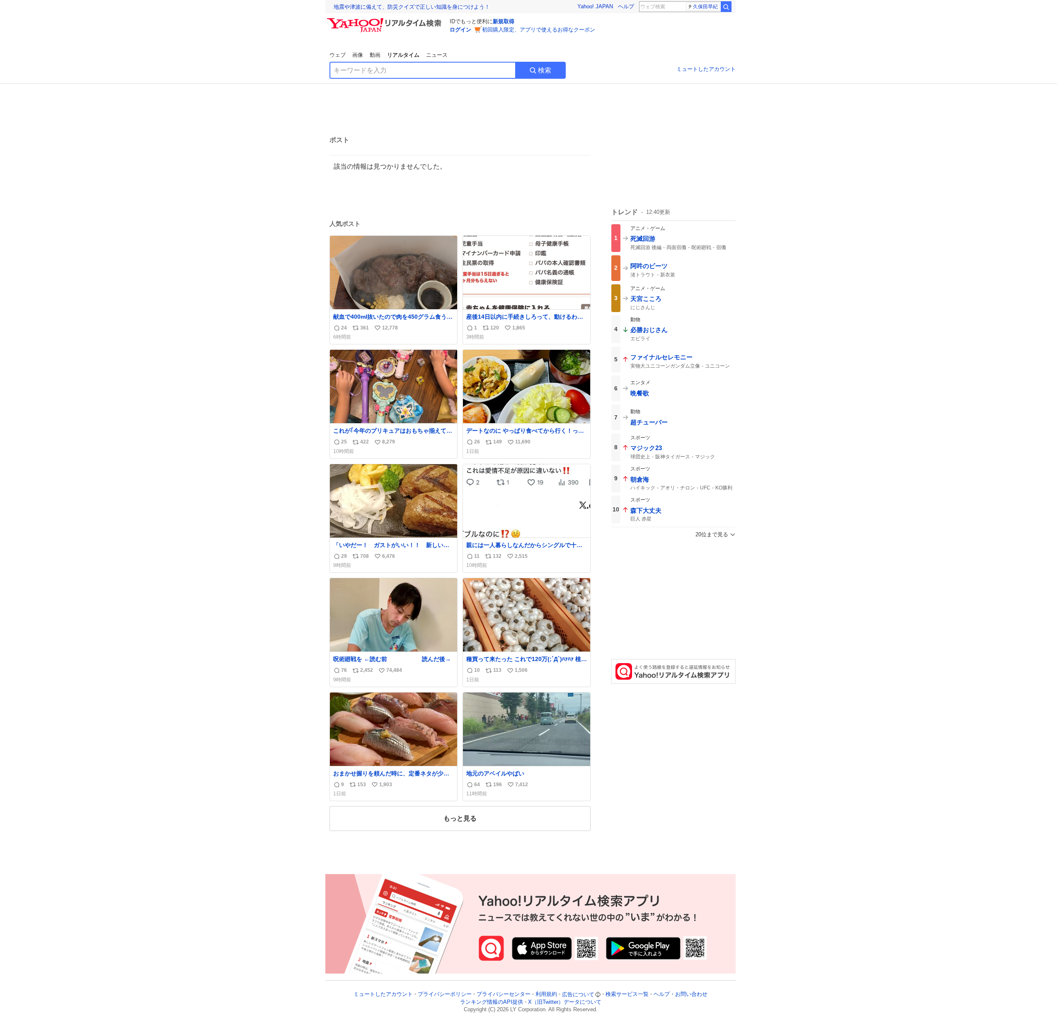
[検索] (726, 6)
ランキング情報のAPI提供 (491, 1002)
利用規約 (546, 994)
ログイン (460, 30)
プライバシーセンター (503, 994)
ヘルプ (626, 6)
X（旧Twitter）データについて (564, 1002)
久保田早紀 (705, 7)
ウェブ (337, 55)
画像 (357, 55)
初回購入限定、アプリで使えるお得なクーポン (538, 30)
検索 (544, 70)
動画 (375, 55)
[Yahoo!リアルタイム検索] (385, 20)
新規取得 (503, 21)
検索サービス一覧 (627, 994)
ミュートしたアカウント (706, 69)
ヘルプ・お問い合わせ (680, 994)
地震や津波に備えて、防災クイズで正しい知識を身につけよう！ (412, 7)
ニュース (437, 55)
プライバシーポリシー (445, 994)
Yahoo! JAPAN (595, 6)
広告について (578, 994)
